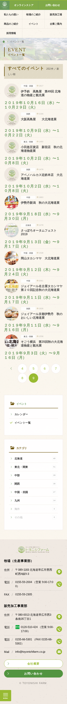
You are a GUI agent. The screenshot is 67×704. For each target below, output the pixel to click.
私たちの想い (11, 14)
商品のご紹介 (11, 23)
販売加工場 (56, 14)
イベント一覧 (23, 422)
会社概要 (33, 663)
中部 (35, 475)
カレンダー (21, 414)
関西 (35, 483)
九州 (35, 500)
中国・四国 (35, 492)
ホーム (3, 41)
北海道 (35, 458)
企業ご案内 (56, 23)
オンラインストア (24, 5)
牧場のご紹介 (33, 14)
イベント (33, 23)
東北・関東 (35, 466)
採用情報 (11, 33)
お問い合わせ (52, 5)
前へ (11, 368)
